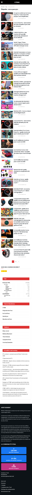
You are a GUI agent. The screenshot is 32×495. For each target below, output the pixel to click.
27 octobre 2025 (22, 18)
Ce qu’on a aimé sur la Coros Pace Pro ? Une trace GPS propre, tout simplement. (22, 14)
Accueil (2, 7)
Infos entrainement (8, 290)
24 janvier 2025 (22, 144)
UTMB (4, 308)
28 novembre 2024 (22, 215)
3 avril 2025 (21, 39)
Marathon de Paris (7, 319)
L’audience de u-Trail (6, 487)
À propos (3, 483)
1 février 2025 (22, 88)
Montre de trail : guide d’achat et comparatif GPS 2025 (22, 171)
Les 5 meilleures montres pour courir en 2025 (21, 160)
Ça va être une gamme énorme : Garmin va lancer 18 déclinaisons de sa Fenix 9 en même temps (14, 374)
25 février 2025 (22, 59)
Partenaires (4, 474)
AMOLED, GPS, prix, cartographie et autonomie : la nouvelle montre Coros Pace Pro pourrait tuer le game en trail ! (22, 222)
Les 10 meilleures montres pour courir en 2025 (21, 141)
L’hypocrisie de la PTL (8, 358)
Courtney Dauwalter (8, 342)
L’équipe (3, 485)
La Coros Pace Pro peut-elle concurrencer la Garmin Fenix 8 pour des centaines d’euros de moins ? (22, 252)
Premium (7, 289)
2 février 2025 (22, 77)
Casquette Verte (7, 339)
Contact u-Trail (5, 473)
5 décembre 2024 (22, 194)
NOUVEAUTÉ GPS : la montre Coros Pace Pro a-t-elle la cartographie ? (22, 190)
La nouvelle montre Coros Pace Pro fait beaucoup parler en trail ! (21, 231)
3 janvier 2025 (22, 163)
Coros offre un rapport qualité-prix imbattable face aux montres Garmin (22, 73)
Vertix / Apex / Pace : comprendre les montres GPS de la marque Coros (21, 44)
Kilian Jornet (6, 331)
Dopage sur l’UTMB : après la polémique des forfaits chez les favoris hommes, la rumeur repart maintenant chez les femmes (16, 384)
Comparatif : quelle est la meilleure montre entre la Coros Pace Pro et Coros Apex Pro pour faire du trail (22, 211)
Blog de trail (6, 282)
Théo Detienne (6, 337)
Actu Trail (6, 284)
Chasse (7, 287)
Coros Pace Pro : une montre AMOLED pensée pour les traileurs (22, 122)
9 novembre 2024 (22, 227)
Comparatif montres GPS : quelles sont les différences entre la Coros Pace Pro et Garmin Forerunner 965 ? (22, 201)
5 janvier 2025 (22, 157)
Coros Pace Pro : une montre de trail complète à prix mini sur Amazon (22, 24)
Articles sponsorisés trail (7, 476)
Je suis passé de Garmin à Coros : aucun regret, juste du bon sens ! (21, 103)
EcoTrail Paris (6, 313)
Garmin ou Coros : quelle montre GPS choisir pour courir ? (21, 181)
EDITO (3, 72)
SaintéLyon (5, 316)
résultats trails (9, 288)
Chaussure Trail (7, 295)
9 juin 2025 (21, 28)
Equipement (6, 293)
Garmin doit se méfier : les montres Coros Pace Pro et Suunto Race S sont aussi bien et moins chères (22, 64)
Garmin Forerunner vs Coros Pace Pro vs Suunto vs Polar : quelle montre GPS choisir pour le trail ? (22, 54)
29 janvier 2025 (22, 97)
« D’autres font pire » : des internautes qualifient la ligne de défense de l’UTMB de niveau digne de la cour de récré (16, 370)
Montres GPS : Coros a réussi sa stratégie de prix (22, 112)
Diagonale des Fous (7, 310)
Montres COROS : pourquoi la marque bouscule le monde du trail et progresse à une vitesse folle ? (22, 84)
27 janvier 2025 (22, 126)
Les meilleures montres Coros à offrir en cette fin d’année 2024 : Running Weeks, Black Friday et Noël (22, 242)
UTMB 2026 (4, 271)
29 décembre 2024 (22, 184)
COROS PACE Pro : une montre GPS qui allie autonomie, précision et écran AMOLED (21, 35)
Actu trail (3, 481)
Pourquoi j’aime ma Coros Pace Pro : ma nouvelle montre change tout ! (21, 93)
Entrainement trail (5, 491)
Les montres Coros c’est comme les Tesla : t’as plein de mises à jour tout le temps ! (22, 152)
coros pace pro (11, 7)
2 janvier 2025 (22, 175)
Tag (6, 7)
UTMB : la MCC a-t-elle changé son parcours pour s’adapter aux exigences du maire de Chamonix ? (14, 389)
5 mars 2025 (21, 47)
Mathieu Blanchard (7, 334)
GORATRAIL (7, 286)
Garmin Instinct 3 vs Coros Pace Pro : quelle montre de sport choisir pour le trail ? (22, 132)
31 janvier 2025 (22, 114)
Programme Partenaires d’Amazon (19, 436)
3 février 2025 (22, 69)
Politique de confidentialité (8, 489)
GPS (3, 13)
